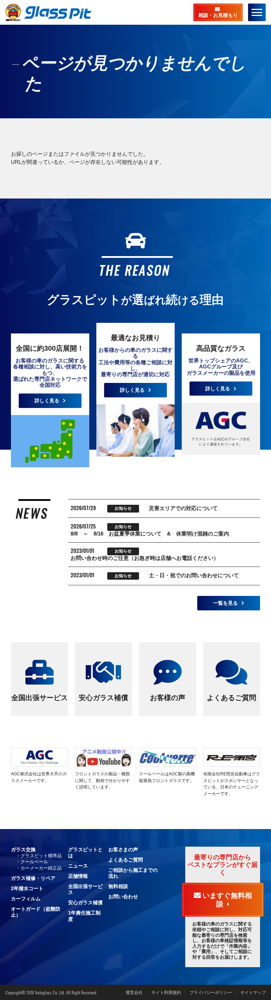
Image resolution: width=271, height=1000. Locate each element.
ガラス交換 (23, 849)
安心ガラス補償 (103, 698)
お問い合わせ (123, 896)
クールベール (34, 861)
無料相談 (118, 886)
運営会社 (134, 992)
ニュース (78, 866)
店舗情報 (78, 876)
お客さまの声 (123, 849)
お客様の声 (167, 698)
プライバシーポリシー (210, 992)
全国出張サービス (39, 698)
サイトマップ (253, 992)
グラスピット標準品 (41, 855)
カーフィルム (26, 898)
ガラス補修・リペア (33, 878)
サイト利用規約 (166, 992)
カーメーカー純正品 (41, 868)
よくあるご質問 (231, 698)
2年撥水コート (27, 888)
